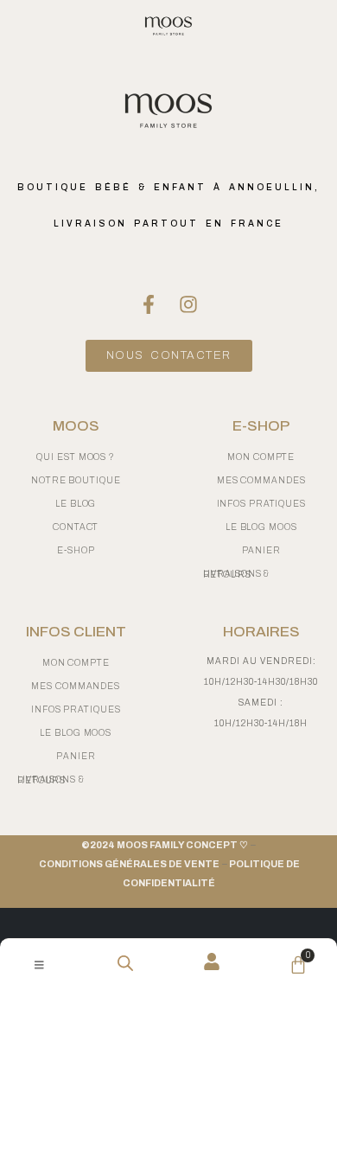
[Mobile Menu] (39, 965)
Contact (76, 527)
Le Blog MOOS (75, 733)
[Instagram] (188, 304)
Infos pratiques (76, 709)
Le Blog (75, 503)
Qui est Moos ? (75, 457)
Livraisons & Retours (51, 780)
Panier (75, 756)
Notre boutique (76, 480)
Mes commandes (75, 686)
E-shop (75, 550)
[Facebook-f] (148, 304)
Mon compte (76, 663)
